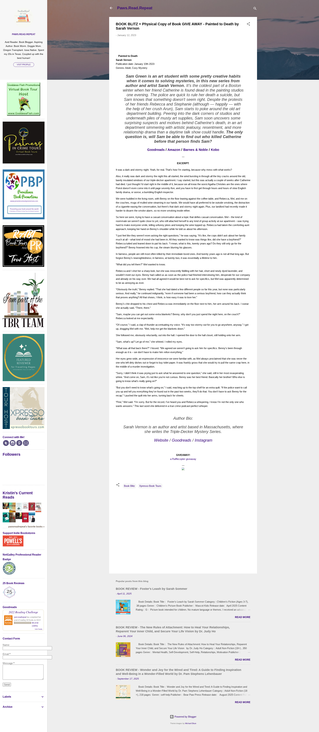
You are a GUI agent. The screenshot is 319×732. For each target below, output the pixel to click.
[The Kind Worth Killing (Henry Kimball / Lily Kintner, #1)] (19, 518)
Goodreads (156, 150)
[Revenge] (6, 508)
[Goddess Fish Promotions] (23, 114)
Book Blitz (129, 485)
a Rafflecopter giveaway (183, 459)
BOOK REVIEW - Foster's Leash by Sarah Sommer (151, 588)
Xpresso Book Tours (150, 485)
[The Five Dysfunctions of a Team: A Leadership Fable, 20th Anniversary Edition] (25, 521)
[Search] (255, 9)
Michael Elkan (190, 723)
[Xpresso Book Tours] (24, 428)
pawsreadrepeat (20, 617)
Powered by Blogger (185, 716)
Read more (242, 617)
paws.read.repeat (23, 34)
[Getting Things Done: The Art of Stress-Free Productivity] (32, 521)
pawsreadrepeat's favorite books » (26, 526)
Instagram (203, 440)
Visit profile (24, 64)
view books (38, 629)
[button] (248, 24)
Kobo (215, 150)
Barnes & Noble (195, 150)
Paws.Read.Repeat (134, 8)
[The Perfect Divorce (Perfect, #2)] (25, 508)
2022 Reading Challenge (23, 612)
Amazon (173, 150)
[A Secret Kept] (12, 521)
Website (161, 440)
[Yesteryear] (12, 511)
